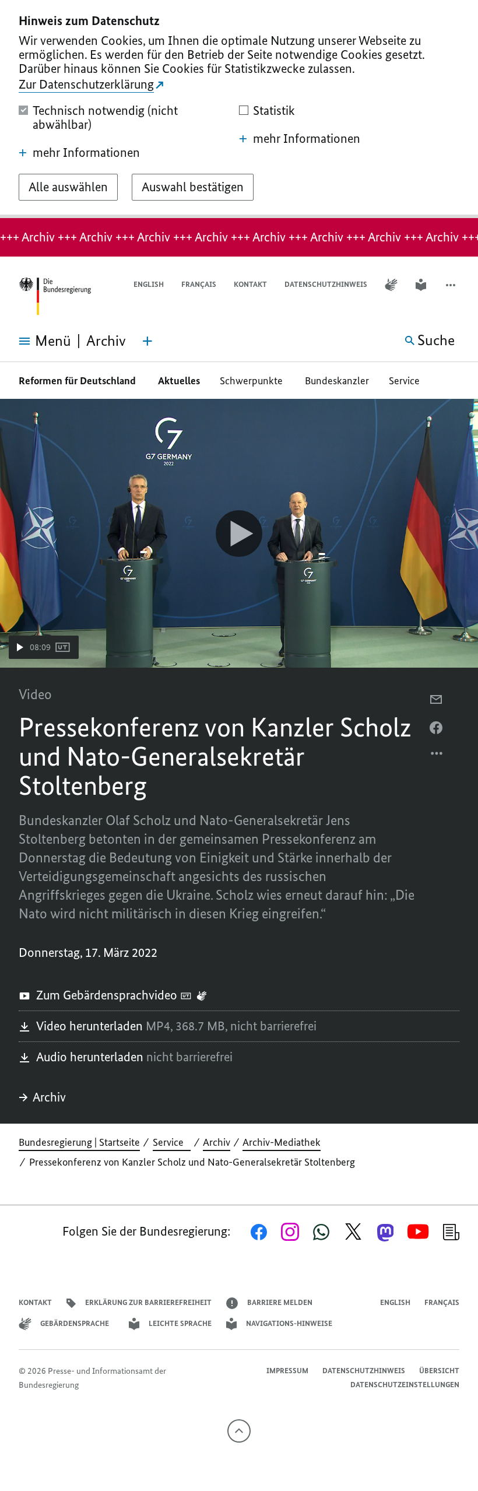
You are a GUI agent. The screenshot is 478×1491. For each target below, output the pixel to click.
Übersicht (439, 1370)
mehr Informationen (86, 153)
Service (408, 380)
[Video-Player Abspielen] (239, 533)
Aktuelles (179, 380)
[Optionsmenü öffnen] (437, 756)
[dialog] (239, 109)
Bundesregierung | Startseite (79, 1142)
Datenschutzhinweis (325, 284)
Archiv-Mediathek (281, 1142)
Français (198, 284)
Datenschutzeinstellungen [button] (404, 1384)
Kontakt (250, 284)
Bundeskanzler (337, 380)
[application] (239, 533)
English (148, 284)
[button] (451, 285)
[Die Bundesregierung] (55, 296)
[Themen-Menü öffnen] (147, 341)
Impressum (287, 1370)
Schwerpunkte (252, 380)
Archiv (49, 1097)
